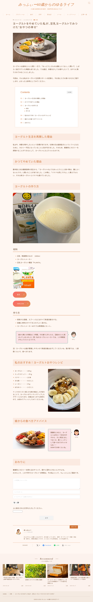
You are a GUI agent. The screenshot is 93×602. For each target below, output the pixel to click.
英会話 (49, 14)
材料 (27, 108)
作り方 (28, 111)
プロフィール (20, 14)
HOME (5, 594)
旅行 (31, 14)
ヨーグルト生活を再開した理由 (35, 98)
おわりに (28, 122)
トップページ (71, 14)
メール (59, 14)
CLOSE (69, 92)
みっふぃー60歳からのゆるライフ (46, 4)
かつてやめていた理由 (32, 102)
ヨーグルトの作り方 (31, 105)
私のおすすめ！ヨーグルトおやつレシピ (38, 115)
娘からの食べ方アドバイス (33, 119)
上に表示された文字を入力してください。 (28, 508)
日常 (40, 14)
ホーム (8, 14)
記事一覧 (84, 14)
